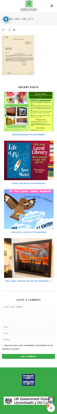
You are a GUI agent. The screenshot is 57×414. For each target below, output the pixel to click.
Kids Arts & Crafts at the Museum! (29, 232)
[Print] (15, 29)
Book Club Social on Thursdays (28, 183)
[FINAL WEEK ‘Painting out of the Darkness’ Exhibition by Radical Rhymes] (29, 258)
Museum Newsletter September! (28, 134)
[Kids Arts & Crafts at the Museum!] (29, 209)
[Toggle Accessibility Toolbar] (6, 19)
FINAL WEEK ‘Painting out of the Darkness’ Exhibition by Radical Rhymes (29, 281)
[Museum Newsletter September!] (29, 111)
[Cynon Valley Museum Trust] (28, 6)
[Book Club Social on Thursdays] (29, 160)
